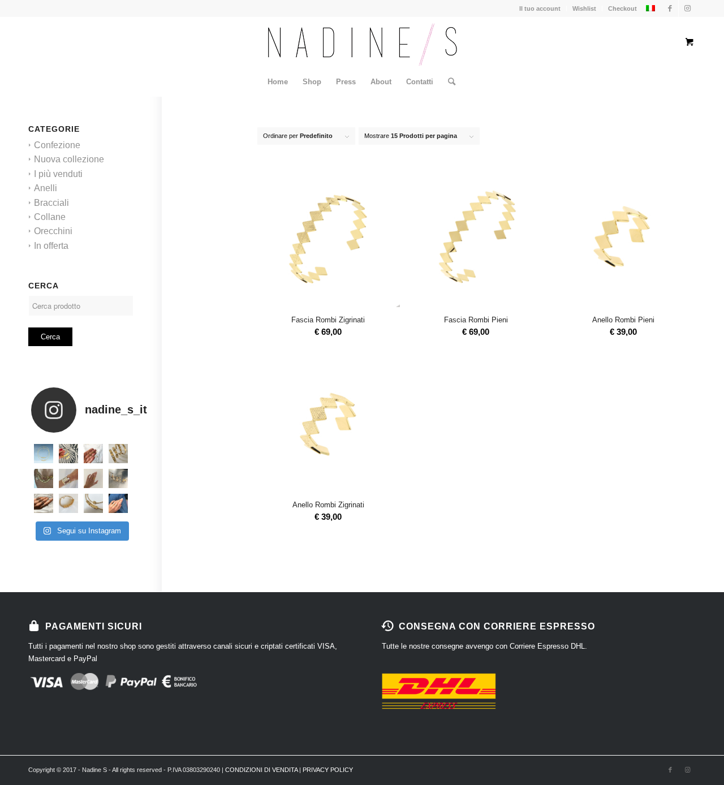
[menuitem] (277, 82)
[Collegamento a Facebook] (670, 8)
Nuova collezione (69, 159)
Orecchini (53, 231)
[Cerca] (448, 82)
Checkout (622, 8)
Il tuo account (540, 8)
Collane (50, 217)
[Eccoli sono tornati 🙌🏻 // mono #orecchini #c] (93, 453)
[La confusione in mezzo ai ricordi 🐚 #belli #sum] (43, 478)
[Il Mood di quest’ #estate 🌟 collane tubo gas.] (43, 453)
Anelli (45, 188)
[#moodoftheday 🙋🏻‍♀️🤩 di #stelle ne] (68, 478)
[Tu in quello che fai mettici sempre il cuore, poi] (93, 478)
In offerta (51, 246)
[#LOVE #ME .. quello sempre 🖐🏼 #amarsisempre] (68, 453)
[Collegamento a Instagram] (687, 8)
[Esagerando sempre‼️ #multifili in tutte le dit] (43, 503)
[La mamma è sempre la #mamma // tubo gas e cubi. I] (68, 503)
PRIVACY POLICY (328, 769)
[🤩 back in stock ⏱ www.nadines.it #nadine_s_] (118, 453)
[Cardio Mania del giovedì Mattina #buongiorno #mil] (118, 478)
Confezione (57, 145)
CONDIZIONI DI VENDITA (261, 769)
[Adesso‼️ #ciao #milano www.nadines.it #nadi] (118, 503)
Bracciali (51, 203)
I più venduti (58, 174)
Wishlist (584, 8)
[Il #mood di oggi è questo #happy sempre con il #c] (93, 503)
